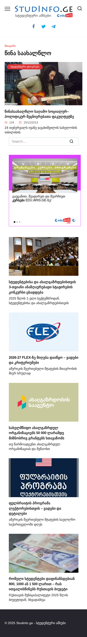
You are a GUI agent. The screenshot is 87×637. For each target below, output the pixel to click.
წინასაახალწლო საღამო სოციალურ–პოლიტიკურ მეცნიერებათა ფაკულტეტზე (39, 113)
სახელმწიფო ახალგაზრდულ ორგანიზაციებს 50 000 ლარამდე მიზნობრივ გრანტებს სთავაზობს (36, 433)
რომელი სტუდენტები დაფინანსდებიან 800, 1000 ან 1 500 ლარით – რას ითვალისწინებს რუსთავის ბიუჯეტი (42, 584)
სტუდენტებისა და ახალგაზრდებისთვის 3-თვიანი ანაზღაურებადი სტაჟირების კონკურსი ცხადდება (42, 287)
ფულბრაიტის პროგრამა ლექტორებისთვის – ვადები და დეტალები (35, 508)
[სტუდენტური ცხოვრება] (43, 103)
